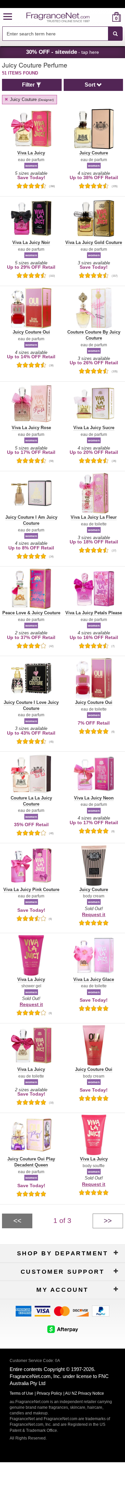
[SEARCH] (115, 33)
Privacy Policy (49, 1393)
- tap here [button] (62, 51)
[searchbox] (55, 33)
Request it (93, 914)
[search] (106, 17)
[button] (7, 16)
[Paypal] (100, 1311)
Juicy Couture (31, 99)
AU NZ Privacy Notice (84, 1393)
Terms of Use (21, 1393)
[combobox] (62, 33)
